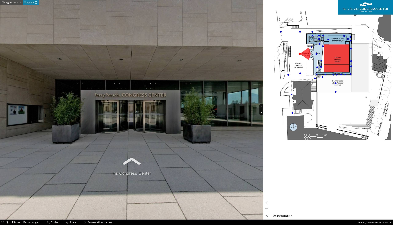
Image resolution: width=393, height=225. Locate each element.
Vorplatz (29, 2)
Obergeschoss (10, 2)
